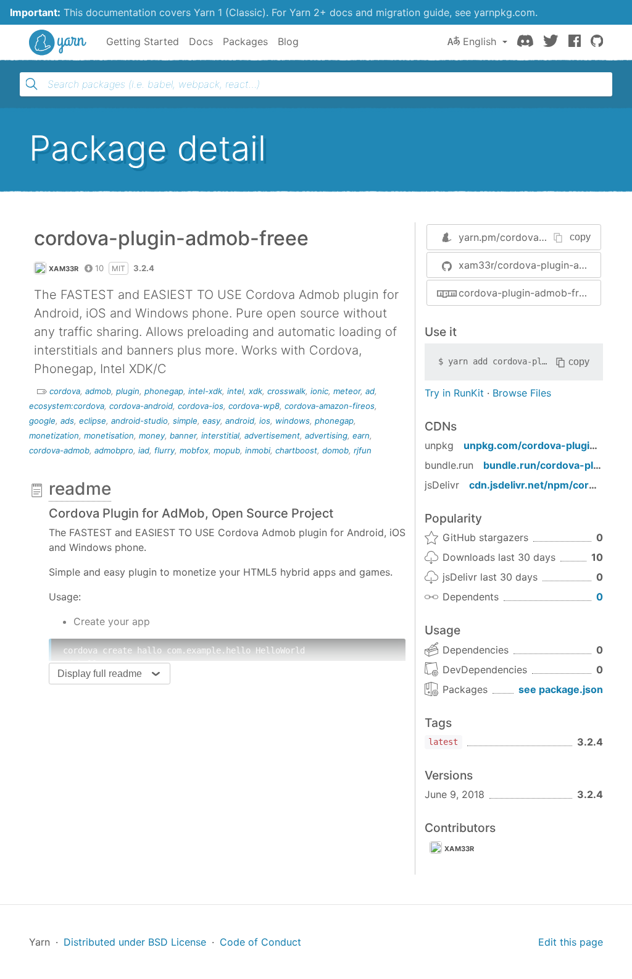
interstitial (220, 435)
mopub (227, 450)
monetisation (109, 435)
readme (80, 488)
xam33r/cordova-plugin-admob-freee (530, 265)
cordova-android (141, 406)
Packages (245, 41)
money (152, 435)
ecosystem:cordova (66, 406)
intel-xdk (205, 391)
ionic (319, 391)
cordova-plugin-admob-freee (527, 293)
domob (335, 450)
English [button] (479, 41)
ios (264, 421)
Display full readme (99, 673)
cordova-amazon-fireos (330, 406)
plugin (127, 391)
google (42, 421)
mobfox (194, 450)
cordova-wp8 (254, 406)
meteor (346, 391)
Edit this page (570, 942)
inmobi (257, 450)
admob (98, 391)
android (239, 421)
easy (211, 421)
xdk (255, 391)
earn (361, 435)
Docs (201, 41)
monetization (54, 435)
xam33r (64, 268)
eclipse (92, 421)
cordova (64, 391)
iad (143, 450)
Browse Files (522, 393)
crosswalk (286, 391)
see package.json (560, 689)
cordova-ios (200, 406)
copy (580, 237)
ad (370, 391)
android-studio (139, 421)
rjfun (363, 450)
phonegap (163, 391)
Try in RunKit (454, 393)
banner (183, 435)
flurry (164, 450)
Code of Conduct (260, 942)
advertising (326, 435)
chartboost (296, 450)
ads (67, 421)
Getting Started (142, 41)
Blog (288, 41)
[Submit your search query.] (31, 84)
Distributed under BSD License (135, 942)
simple (185, 421)
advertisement (272, 435)
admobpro (113, 450)
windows (292, 421)
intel (235, 391)
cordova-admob (59, 450)
